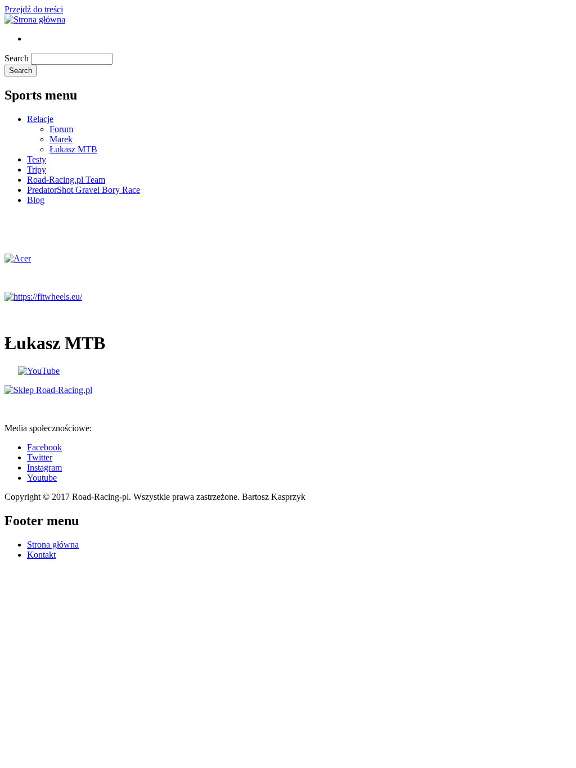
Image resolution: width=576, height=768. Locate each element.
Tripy (36, 169)
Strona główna (53, 544)
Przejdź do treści (33, 9)
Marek (61, 139)
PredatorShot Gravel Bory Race (83, 190)
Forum (61, 129)
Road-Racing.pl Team (66, 179)
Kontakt (41, 554)
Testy (36, 159)
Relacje (40, 119)
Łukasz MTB (73, 149)
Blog (35, 200)
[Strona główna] (34, 19)
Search (16, 58)
